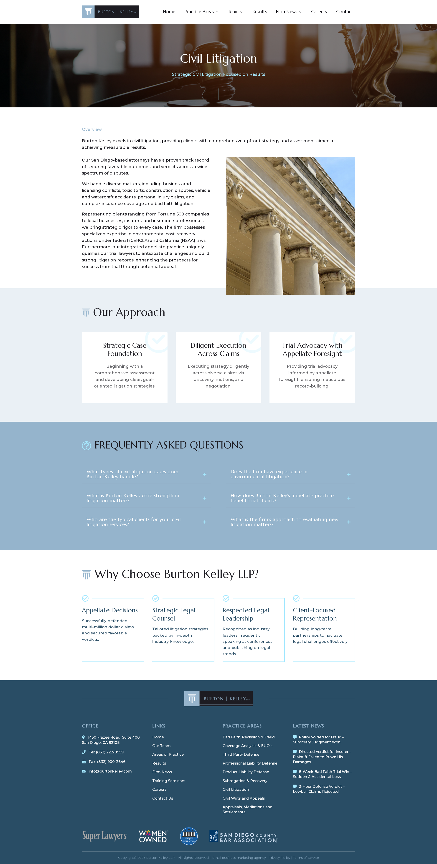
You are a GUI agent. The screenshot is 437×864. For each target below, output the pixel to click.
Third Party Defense (241, 754)
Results (259, 12)
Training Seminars (168, 781)
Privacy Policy (279, 858)
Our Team (161, 746)
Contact (344, 12)
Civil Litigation (236, 789)
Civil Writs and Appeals (244, 798)
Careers (319, 12)
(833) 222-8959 (110, 752)
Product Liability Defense (246, 772)
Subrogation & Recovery (245, 781)
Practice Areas (199, 12)
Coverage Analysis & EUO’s (247, 746)
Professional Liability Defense (250, 763)
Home (169, 12)
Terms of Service (306, 858)
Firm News (286, 12)
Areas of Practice (168, 754)
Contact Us (162, 798)
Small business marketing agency (239, 858)
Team (233, 12)
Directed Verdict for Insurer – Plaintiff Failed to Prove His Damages (322, 757)
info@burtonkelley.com (110, 771)
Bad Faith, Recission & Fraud (249, 737)
